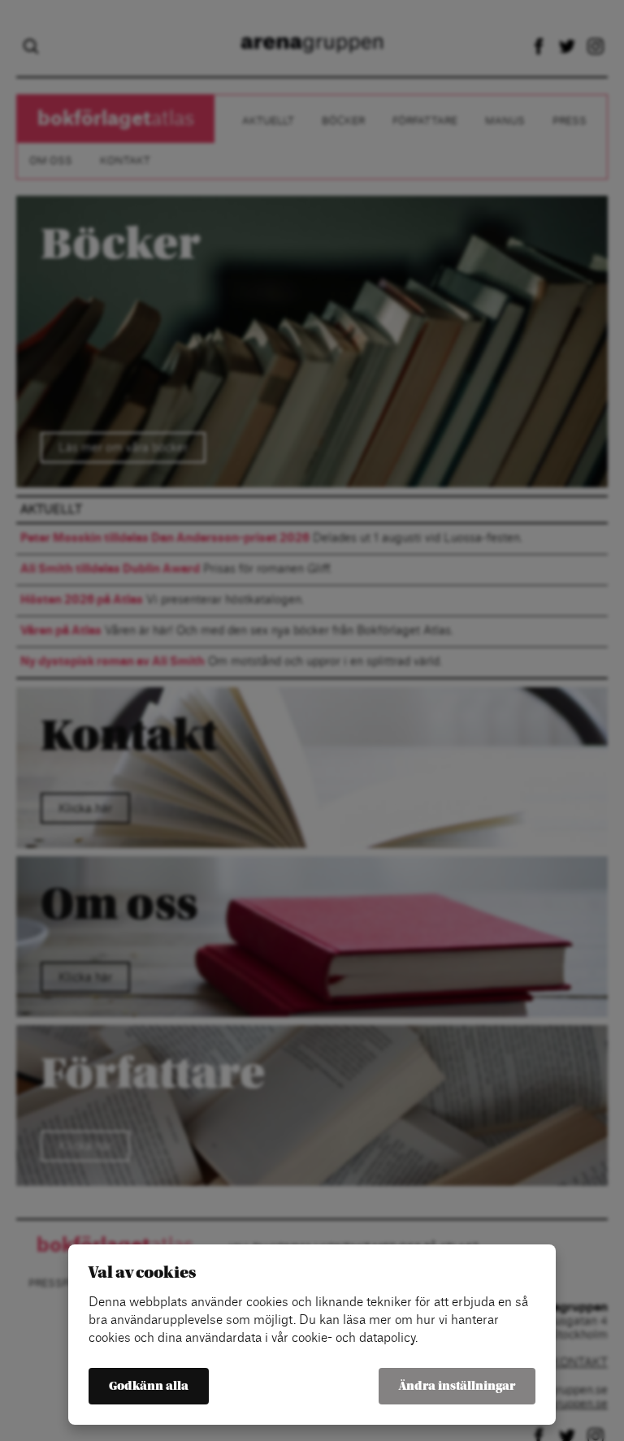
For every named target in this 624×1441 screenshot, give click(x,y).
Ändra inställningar (457, 1386)
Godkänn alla (148, 1386)
